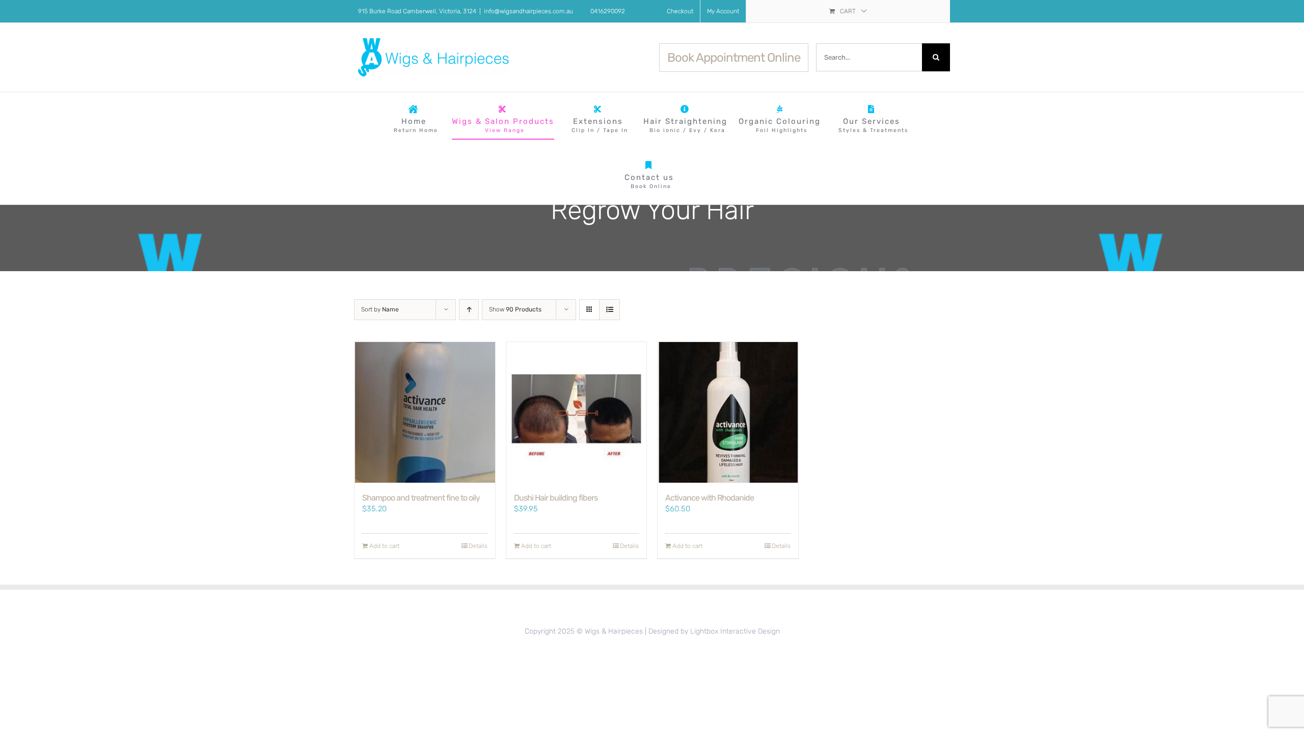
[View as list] (609, 310)
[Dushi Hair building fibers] (576, 412)
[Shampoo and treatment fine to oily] (425, 412)
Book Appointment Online (733, 57)
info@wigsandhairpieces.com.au (528, 11)
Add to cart (384, 545)
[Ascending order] (469, 309)
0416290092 (607, 11)
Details (478, 545)
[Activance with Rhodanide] (728, 412)
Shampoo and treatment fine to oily (421, 498)
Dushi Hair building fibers (555, 498)
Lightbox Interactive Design (735, 631)
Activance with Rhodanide (709, 498)
